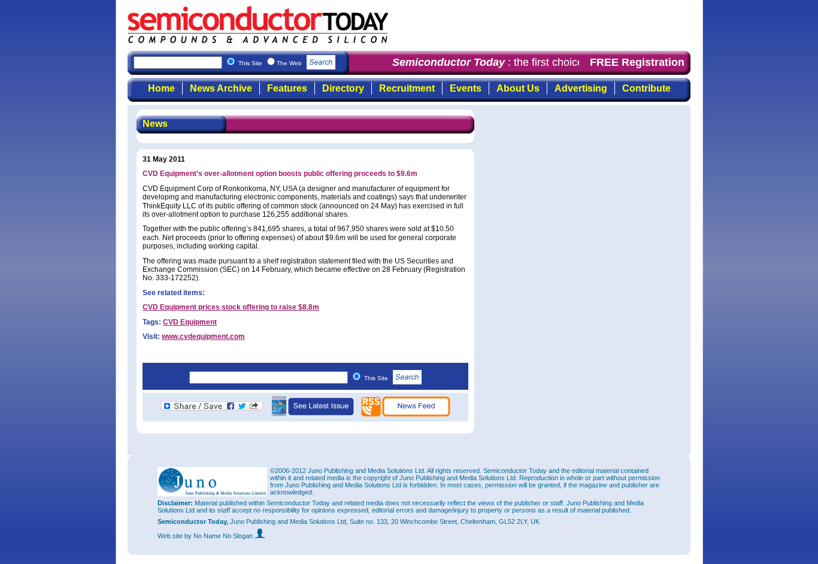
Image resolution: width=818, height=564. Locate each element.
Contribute (646, 88)
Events (465, 88)
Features (287, 88)
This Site (377, 378)
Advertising (581, 88)
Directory (343, 88)
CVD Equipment (190, 322)
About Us (518, 88)
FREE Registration (637, 62)
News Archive (221, 88)
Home (161, 88)
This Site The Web (271, 63)
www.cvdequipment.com (203, 336)
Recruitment (407, 88)
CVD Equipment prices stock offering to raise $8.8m (231, 307)
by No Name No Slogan (219, 535)
